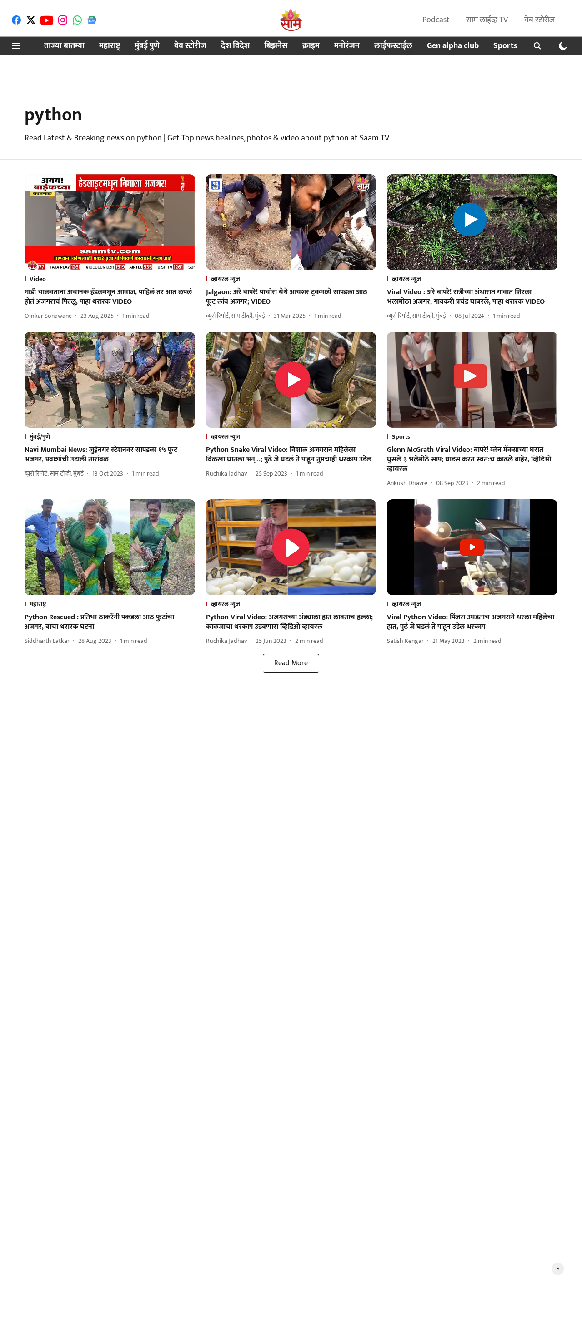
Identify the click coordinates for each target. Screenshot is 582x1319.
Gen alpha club (453, 46)
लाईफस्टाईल (393, 46)
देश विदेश (235, 46)
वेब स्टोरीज (539, 20)
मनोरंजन (347, 46)
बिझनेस (276, 46)
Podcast (436, 20)
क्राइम (311, 46)
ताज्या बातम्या (64, 46)
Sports (505, 46)
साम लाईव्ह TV (487, 20)
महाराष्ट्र (109, 46)
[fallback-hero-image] (110, 222)
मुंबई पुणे (147, 46)
